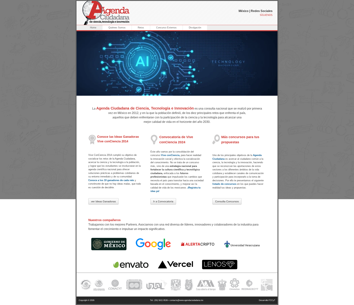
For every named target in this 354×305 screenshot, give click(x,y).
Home (93, 27)
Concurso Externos (166, 27)
